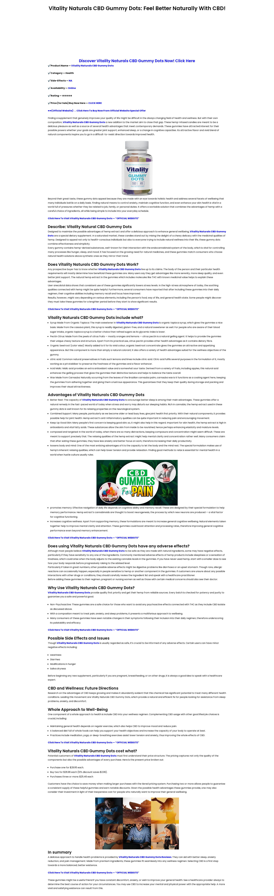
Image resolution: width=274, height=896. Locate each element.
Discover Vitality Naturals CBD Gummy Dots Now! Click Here (137, 60)
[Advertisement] (137, 35)
